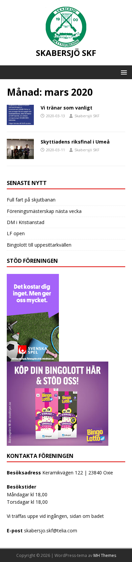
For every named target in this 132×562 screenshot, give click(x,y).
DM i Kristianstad (25, 222)
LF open (16, 233)
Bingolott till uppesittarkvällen (39, 245)
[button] (122, 72)
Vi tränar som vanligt (66, 107)
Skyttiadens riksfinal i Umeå (75, 141)
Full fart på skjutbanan (31, 199)
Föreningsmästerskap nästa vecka (44, 211)
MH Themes (104, 555)
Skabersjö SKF (87, 115)
